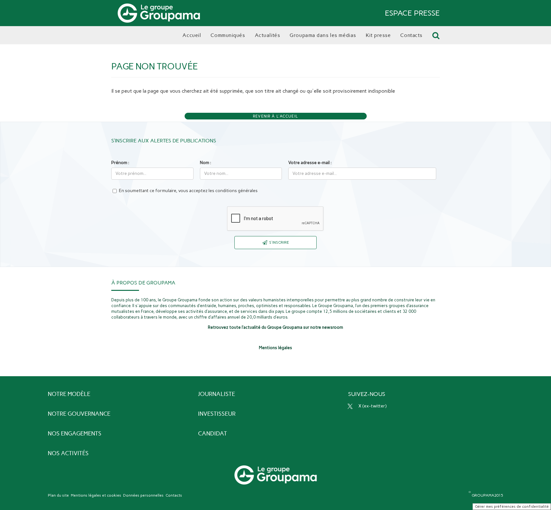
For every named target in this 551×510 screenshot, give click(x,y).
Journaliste (216, 394)
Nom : (205, 162)
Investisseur (217, 413)
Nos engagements (74, 433)
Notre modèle (69, 394)
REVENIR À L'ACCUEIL (275, 116)
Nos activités (68, 453)
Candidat (212, 433)
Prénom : (120, 162)
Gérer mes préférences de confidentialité (512, 506)
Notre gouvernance (79, 413)
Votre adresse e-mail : (310, 162)
